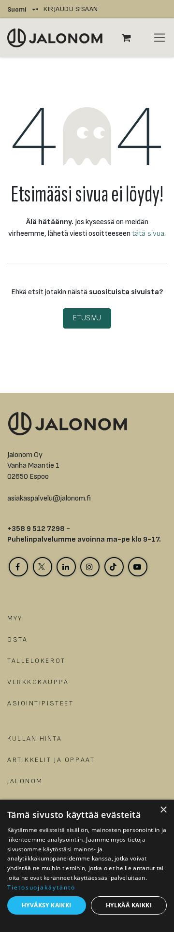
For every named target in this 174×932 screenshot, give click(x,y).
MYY (15, 618)
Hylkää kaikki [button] (129, 905)
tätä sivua (148, 233)
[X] (42, 566)
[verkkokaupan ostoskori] (131, 37)
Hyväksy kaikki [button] (47, 905)
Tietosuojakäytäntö (41, 887)
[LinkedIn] (66, 566)
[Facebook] (18, 566)
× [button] (163, 810)
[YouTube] (137, 566)
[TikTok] (114, 566)
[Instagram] (90, 566)
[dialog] (87, 866)
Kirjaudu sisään (71, 9)
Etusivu (87, 318)
